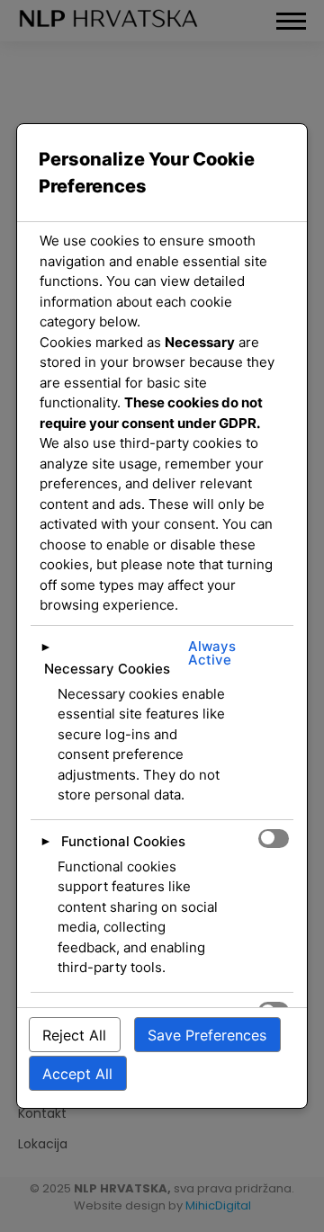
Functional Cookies (123, 841)
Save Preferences (207, 1035)
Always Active (212, 653)
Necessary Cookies (107, 668)
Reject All (74, 1035)
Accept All (77, 1074)
